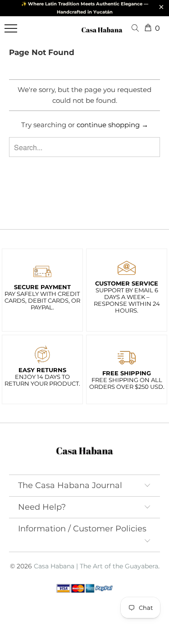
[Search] (137, 28)
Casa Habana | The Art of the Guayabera (96, 566)
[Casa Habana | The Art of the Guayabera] (102, 33)
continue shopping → (112, 124)
